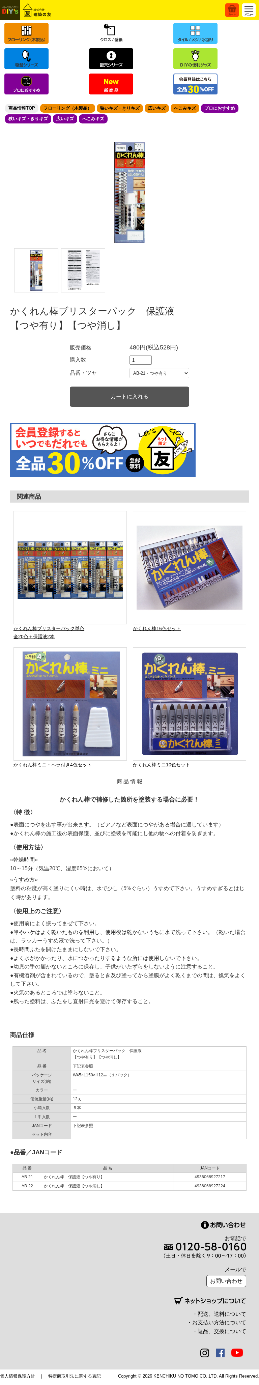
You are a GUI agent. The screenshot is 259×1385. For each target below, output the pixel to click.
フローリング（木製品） (68, 108)
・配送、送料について (219, 1314)
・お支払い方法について (216, 1322)
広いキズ (157, 108)
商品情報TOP (21, 108)
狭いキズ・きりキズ (120, 108)
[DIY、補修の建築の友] (26, 10)
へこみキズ (185, 108)
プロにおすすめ (219, 108)
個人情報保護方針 (17, 1376)
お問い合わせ (226, 1281)
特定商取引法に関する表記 (74, 1376)
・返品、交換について (219, 1331)
